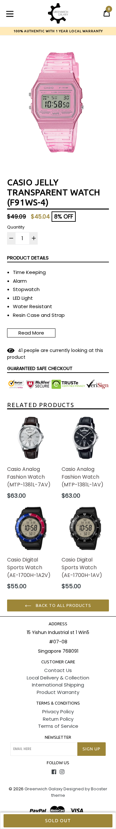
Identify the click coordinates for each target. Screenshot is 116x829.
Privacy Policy (58, 711)
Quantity (15, 227)
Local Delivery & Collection (58, 677)
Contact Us (58, 670)
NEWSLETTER (58, 737)
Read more (31, 332)
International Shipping (58, 684)
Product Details (28, 257)
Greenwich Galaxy (43, 789)
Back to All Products (62, 605)
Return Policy (58, 719)
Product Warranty (58, 692)
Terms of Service (58, 726)
